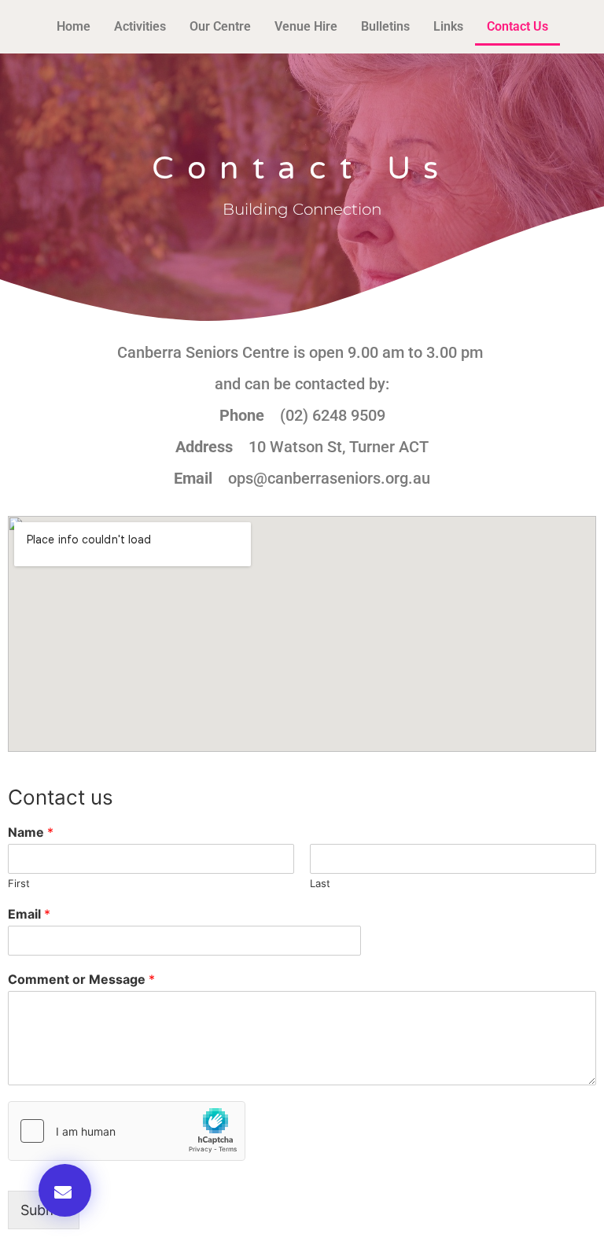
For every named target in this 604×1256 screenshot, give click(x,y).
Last (320, 883)
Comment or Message (81, 979)
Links (448, 26)
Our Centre (220, 26)
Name (30, 832)
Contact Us (517, 26)
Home (73, 26)
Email (29, 914)
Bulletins (385, 26)
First (19, 883)
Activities (140, 26)
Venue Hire (305, 26)
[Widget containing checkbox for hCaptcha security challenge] (126, 1131)
